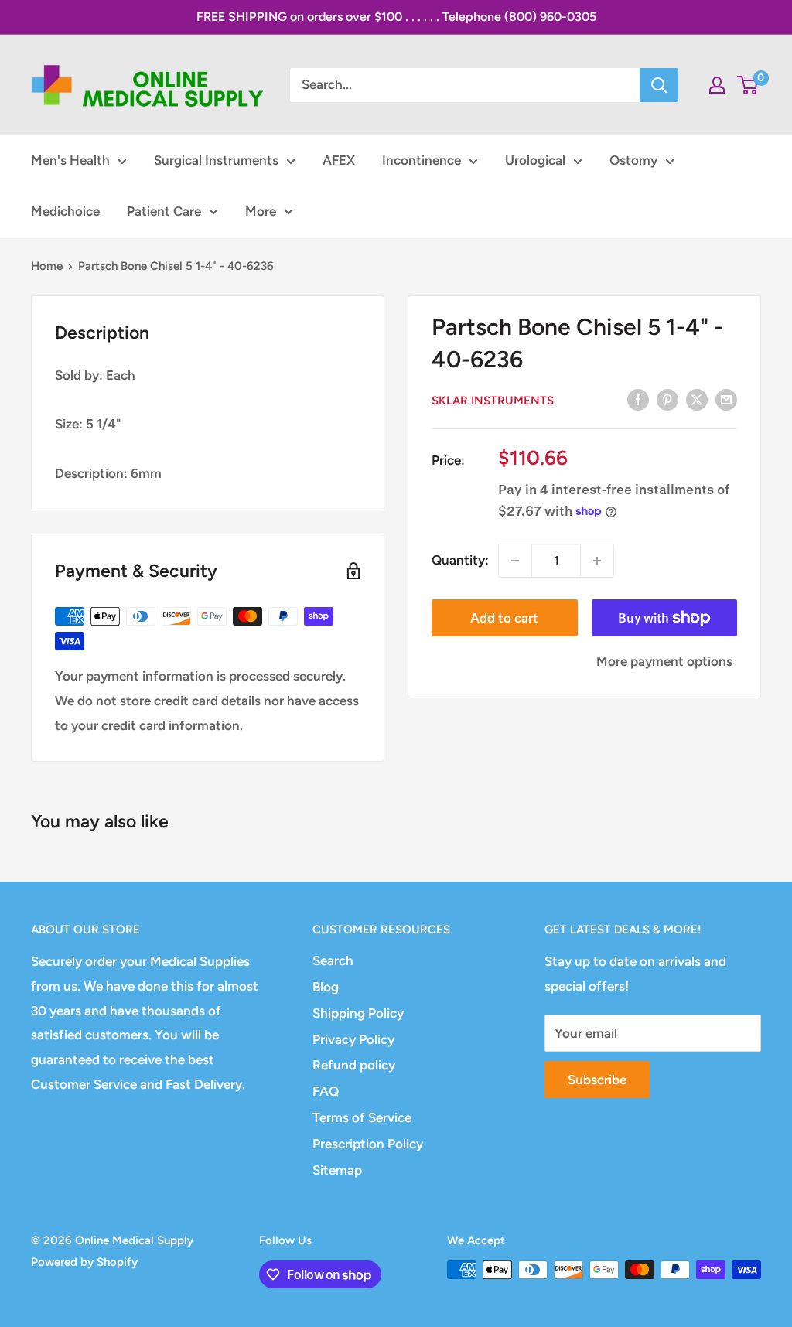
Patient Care (164, 211)
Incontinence (421, 160)
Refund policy (353, 1065)
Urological (535, 160)
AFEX (339, 160)
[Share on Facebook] (638, 399)
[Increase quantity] (597, 560)
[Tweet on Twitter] (697, 399)
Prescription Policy (367, 1143)
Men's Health (70, 160)
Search (332, 960)
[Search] (659, 85)
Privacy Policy (353, 1039)
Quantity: (460, 560)
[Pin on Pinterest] (667, 399)
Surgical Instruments (216, 160)
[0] (748, 85)
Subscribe (597, 1079)
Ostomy (633, 160)
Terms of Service (361, 1117)
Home (47, 266)
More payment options (664, 661)
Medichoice (65, 211)
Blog (325, 986)
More (260, 211)
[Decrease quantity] (515, 560)
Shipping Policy (358, 1013)
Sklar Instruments (493, 401)
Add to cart (504, 618)
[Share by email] (726, 399)
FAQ (325, 1091)
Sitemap (337, 1170)
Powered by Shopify (84, 1262)
